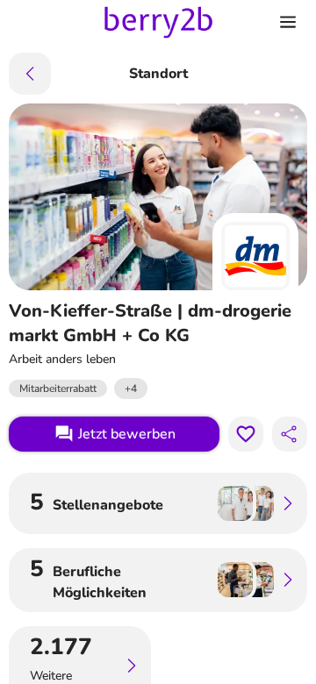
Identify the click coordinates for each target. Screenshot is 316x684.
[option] (130, 388)
